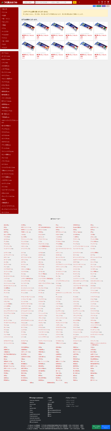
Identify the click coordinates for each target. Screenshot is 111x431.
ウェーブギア (42, 248)
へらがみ (58, 236)
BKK (40, 225)
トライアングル (8, 299)
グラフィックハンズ (61, 266)
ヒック (40, 308)
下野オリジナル (8, 170)
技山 (5, 359)
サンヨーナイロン (8, 276)
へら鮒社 (75, 236)
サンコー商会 (42, 273)
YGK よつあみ (76, 232)
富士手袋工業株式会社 (9, 354)
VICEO (40, 232)
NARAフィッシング (26, 229)
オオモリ (5, 141)
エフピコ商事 (94, 252)
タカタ (92, 285)
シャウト (6, 278)
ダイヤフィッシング (26, 290)
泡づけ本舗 (6, 125)
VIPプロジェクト (60, 232)
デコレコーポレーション (27, 296)
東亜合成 (75, 361)
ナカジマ (5, 88)
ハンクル (93, 303)
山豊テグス (93, 354)
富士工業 (93, 352)
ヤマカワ (5, 132)
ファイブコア (94, 311)
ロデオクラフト (8, 340)
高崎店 (50, 404)
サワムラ (6, 273)
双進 (57, 349)
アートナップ (7, 246)
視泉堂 (23, 375)
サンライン (6, 72)
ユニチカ (23, 329)
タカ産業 (6, 288)
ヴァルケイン (76, 340)
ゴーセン (41, 271)
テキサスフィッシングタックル (64, 292)
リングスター (42, 334)
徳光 (74, 356)
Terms (31, 410)
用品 (4, 25)
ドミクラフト (42, 299)
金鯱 (92, 375)
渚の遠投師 (41, 370)
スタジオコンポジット (96, 281)
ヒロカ (57, 308)
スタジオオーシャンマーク (80, 281)
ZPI (91, 232)
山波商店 (58, 354)
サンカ (23, 273)
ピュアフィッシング (78, 311)
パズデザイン (7, 180)
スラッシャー (76, 283)
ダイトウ (6, 290)
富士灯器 (23, 354)
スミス (4, 186)
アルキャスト (24, 243)
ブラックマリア (77, 315)
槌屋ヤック (93, 366)
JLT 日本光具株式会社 (44, 227)
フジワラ (5, 82)
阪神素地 (23, 380)
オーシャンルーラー (96, 257)
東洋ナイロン (94, 361)
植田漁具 (58, 366)
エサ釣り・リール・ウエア (72, 406)
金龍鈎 (5, 378)
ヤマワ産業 (6, 177)
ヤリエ (5, 329)
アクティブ (76, 239)
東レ (22, 361)
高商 (31, 382)
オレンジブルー (60, 257)
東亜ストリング (60, 361)
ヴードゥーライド (8, 343)
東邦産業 (5, 94)
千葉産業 (41, 349)
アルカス (6, 243)
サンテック (76, 273)
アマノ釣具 (6, 145)
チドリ (75, 290)
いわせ (23, 234)
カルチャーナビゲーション (80, 259)
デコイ (5, 296)
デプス (40, 296)
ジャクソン (93, 278)
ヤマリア (5, 75)
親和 (40, 375)
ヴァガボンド (59, 340)
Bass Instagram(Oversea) (55, 412)
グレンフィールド (8, 196)
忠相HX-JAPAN (94, 356)
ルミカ (5, 164)
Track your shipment (34, 400)
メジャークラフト (8, 206)
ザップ (57, 276)
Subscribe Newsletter (35, 418)
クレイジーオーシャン (78, 264)
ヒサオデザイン (25, 308)
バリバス (5, 161)
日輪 (22, 359)
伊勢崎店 (51, 408)
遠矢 (74, 375)
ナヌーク (75, 301)
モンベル (6, 327)
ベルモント (93, 318)
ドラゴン (58, 299)
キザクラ (75, 262)
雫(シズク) (58, 380)
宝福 (57, 352)
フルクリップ (42, 315)
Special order (33, 408)
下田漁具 (5, 117)
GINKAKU (75, 225)
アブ (40, 241)
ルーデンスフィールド (96, 334)
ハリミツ (75, 303)
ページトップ (106, 427)
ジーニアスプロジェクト (62, 281)
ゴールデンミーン (60, 271)
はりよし (41, 236)
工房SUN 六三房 (25, 356)
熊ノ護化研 (76, 370)
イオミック (24, 246)
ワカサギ (5, 34)
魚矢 (66, 382)
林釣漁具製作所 (94, 363)
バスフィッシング (70, 400)
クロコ (23, 266)
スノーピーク (24, 283)
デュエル (58, 296)
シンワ (57, 278)
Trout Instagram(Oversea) (55, 410)
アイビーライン (42, 239)
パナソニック (94, 306)
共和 (40, 347)
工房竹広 (58, 356)
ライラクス (58, 329)
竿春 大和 (58, 373)
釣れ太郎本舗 (42, 378)
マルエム (23, 322)
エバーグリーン (77, 252)
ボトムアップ (42, 320)
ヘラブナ (5, 31)
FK (56, 225)
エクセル (5, 135)
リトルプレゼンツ (8, 167)
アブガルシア (7, 110)
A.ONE (23, 225)
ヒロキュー (76, 308)
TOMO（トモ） (25, 232)
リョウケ (23, 334)
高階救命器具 (50, 382)
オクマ (92, 255)
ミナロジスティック (26, 325)
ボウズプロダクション (26, 320)
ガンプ (57, 262)
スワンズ (93, 283)
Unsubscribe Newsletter (35, 420)
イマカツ (93, 246)
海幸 (92, 368)
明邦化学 (5, 91)
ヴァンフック (94, 340)
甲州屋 (5, 373)
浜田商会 (5, 104)
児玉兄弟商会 (24, 347)
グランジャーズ (77, 266)
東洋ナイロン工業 (8, 363)
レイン (23, 336)
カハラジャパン (8, 174)
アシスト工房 (94, 239)
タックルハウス (42, 288)
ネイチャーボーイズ (26, 303)
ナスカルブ (41, 301)
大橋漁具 (5, 202)
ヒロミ (92, 308)
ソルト (103, 6)
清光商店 (6, 370)
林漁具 (75, 363)
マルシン (75, 322)
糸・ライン (6, 18)
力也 (4, 199)
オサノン (6, 257)
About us (32, 402)
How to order (33, 404)
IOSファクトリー (25, 227)
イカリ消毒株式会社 (44, 246)
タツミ (57, 288)
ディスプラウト (94, 292)
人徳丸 (75, 343)
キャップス (93, 262)
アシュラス (24, 241)
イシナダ (58, 246)
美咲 (5, 375)
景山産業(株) (94, 359)
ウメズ (92, 248)
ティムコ (5, 148)
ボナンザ (58, 320)
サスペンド (76, 271)
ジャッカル (6, 98)
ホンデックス (7, 320)
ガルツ (40, 262)
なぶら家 (23, 236)
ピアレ (40, 311)
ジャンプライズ (25, 281)
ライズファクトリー (44, 329)
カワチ (92, 259)
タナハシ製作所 (77, 288)
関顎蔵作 (6, 380)
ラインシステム (8, 151)
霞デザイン (93, 380)
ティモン (41, 292)
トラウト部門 (51, 402)
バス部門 (50, 400)
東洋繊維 (23, 363)
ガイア (23, 262)
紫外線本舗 (93, 373)
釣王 (74, 378)
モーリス (5, 212)
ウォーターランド (77, 248)
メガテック (58, 325)
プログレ (23, 318)
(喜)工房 (6, 225)
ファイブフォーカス (9, 313)
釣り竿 (5, 9)
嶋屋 (5, 356)
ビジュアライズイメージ (10, 311)
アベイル (75, 241)
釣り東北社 (24, 378)
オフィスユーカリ (25, 257)
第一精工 (5, 114)
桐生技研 (41, 366)
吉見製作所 (76, 349)
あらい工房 (6, 234)
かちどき (5, 85)
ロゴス (92, 336)
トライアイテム (94, 296)
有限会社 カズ (7, 361)
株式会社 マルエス (8, 366)
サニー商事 (6, 154)
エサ (4, 44)
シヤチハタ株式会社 (26, 278)
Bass (50, 414)
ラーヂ (23, 332)
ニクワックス (94, 301)
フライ (5, 38)
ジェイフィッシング (78, 278)
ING (5, 227)
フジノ (5, 315)
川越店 (50, 406)
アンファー (93, 243)
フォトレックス (94, 313)
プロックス (41, 318)
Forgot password (34, 416)
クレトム (93, 264)
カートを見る (97, 427)
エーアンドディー (8, 255)
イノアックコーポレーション (80, 246)
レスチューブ (59, 336)
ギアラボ (41, 264)
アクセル (58, 239)
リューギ (6, 334)
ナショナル (24, 301)
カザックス (24, 259)
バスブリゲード (25, 306)
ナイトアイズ (76, 299)
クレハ (5, 158)
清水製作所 (24, 370)
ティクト (6, 292)
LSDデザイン (94, 227)
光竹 (5, 347)
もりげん (6, 239)
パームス (6, 308)
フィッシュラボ (60, 313)
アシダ (5, 241)
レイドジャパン (8, 336)
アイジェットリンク (26, 239)
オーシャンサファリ (78, 257)
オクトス (75, 255)
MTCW (5, 229)
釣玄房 (57, 378)
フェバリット (76, 313)
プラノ (5, 318)
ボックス (5, 22)
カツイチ (5, 138)
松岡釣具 (58, 363)
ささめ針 (5, 66)
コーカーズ (76, 269)
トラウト (99, 6)
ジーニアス (41, 281)
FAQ (31, 406)
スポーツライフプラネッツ (45, 283)
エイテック (6, 183)
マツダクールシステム (9, 322)
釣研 (92, 378)
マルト (5, 325)
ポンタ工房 (76, 320)
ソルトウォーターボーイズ (80, 285)
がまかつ (6, 59)
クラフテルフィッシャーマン (63, 264)
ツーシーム (93, 290)
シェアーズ (76, 276)
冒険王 (75, 347)
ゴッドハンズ (7, 271)
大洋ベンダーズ (25, 352)
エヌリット (58, 252)
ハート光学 (6, 306)
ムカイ (40, 325)
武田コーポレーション (9, 368)
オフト (40, 257)
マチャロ (93, 320)
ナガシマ (6, 301)
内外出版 (58, 347)
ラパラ (5, 332)
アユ (4, 28)
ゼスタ (40, 285)
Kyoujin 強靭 (76, 227)
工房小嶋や (41, 356)
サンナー (93, 273)
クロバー (41, 266)
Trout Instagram (34, 422)
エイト (23, 252)
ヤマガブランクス (60, 327)
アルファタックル (43, 243)
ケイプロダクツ (8, 269)
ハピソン (41, 303)
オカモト (58, 255)
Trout (50, 416)
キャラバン (6, 264)
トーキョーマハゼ (25, 299)
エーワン (23, 255)
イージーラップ (25, 248)
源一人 (57, 370)
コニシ (40, 269)
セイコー (23, 285)
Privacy (31, 412)
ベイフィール (76, 318)
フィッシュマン (42, 313)
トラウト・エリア (70, 402)
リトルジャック (77, 332)
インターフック (8, 248)
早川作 (40, 359)
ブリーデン (93, 315)
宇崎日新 (5, 107)
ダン (57, 290)
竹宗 (40, 373)
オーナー (6, 56)
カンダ (5, 262)
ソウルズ (58, 285)
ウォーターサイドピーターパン (64, 248)
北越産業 (23, 349)
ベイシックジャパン (61, 318)
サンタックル (59, 273)
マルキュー (41, 322)
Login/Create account (35, 414)
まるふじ (5, 193)
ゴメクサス (24, 271)
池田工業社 (24, 368)
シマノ (5, 62)
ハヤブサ (5, 69)
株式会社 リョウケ (26, 366)
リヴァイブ (58, 334)
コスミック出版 (25, 269)
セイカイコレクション (9, 285)
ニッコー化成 (7, 303)
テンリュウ (76, 292)
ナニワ (57, 301)
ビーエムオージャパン (26, 311)
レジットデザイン (43, 336)
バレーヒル (58, 306)
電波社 (75, 380)
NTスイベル (6, 101)
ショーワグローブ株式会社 (45, 278)
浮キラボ (75, 368)
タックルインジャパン (9, 209)
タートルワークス (95, 288)
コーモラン (93, 269)
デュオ (75, 296)
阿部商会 (41, 380)
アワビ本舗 (58, 243)
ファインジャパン (25, 313)
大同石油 (93, 349)
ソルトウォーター (70, 404)
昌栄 (57, 359)
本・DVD (6, 41)
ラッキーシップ (94, 329)
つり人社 (6, 236)
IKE (91, 225)
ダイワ (5, 53)
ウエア (5, 47)
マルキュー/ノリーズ (61, 322)
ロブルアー (24, 340)
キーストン (24, 264)
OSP (92, 229)
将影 (40, 354)
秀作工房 (23, 373)
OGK (57, 229)
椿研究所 (75, 366)
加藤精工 (6, 349)
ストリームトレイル (9, 283)
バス (94, 6)
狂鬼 (92, 370)
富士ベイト (76, 352)
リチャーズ (58, 332)
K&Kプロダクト (60, 227)
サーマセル (41, 276)
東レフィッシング (43, 361)
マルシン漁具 (7, 78)
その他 (92, 234)
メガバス (75, 325)
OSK (74, 229)
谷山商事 (58, 375)
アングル (5, 129)
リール (5, 12)
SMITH (5, 232)
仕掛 (4, 15)
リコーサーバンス (8, 190)
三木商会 (23, 343)
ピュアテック (59, 311)
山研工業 (75, 354)
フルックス (58, 315)
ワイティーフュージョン (45, 340)
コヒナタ (58, 269)
